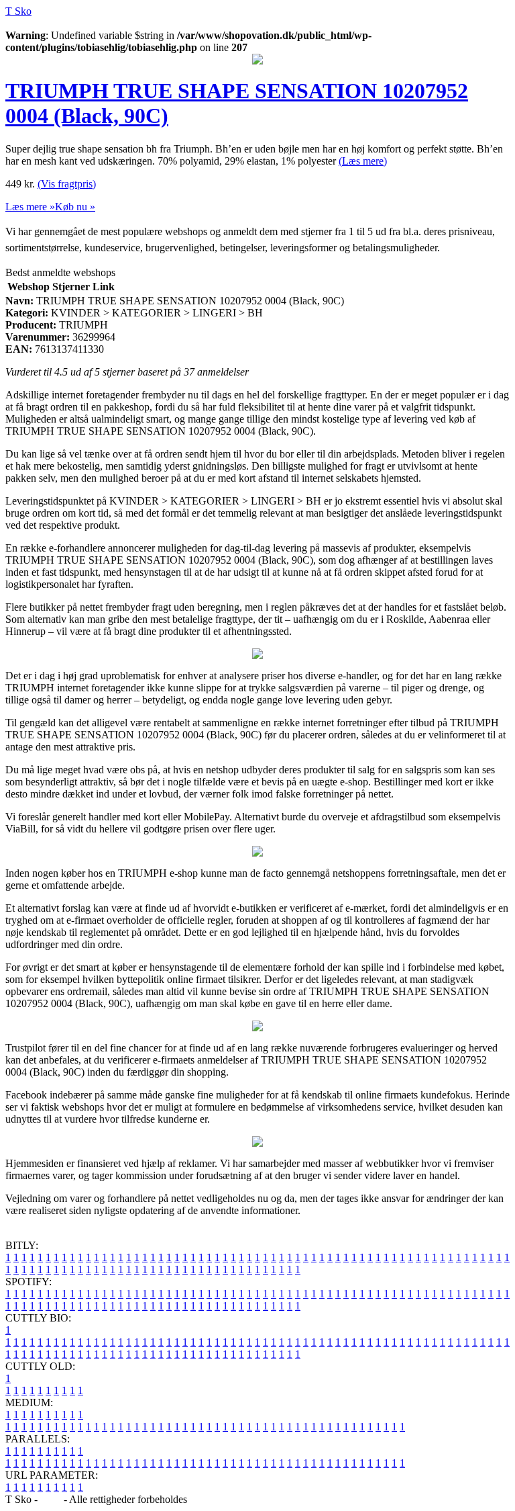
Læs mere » (30, 206)
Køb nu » (75, 206)
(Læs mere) (363, 161)
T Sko (18, 11)
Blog (50, 1499)
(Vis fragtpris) (67, 183)
